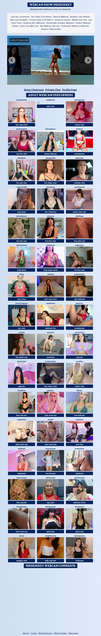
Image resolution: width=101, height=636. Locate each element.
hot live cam (22, 153)
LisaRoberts (79, 506)
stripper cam (21, 560)
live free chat (50, 241)
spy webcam (79, 299)
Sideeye (50, 274)
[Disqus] (50, 600)
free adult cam (22, 357)
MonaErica (50, 187)
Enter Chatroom (34, 89)
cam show (21, 212)
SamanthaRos (21, 245)
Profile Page (69, 89)
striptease (21, 473)
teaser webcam (50, 153)
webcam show (79, 502)
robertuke (79, 158)
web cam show (50, 299)
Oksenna (50, 216)
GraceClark (21, 361)
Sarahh (50, 419)
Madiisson (50, 100)
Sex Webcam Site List (49, 26)
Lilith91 (79, 390)
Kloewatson (50, 129)
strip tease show (51, 270)
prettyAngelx (21, 129)
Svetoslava (79, 448)
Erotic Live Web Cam (29, 26)
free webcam (79, 415)
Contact (34, 633)
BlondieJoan (22, 216)
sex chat (21, 328)
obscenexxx (22, 477)
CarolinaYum (79, 187)
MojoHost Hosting (45, 633)
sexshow (50, 357)
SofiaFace (79, 419)
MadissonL (50, 303)
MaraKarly (21, 158)
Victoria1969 (22, 187)
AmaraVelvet (79, 274)
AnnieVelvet (79, 332)
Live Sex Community (20, 17)
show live (51, 531)
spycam (79, 357)
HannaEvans (79, 535)
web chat (50, 106)
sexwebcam (79, 153)
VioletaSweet (79, 477)
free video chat (50, 386)
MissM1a (79, 303)
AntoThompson (21, 303)
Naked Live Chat (79, 20)
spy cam (50, 502)
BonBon (79, 129)
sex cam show (22, 124)
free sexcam (22, 502)
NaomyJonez (79, 100)
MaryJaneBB (50, 158)
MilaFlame (80, 216)
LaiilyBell (21, 448)
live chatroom (50, 212)
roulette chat (79, 183)
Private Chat (53, 89)
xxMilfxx (79, 361)
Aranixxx (50, 332)
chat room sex (51, 415)
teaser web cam (79, 212)
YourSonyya (51, 448)
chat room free (50, 444)
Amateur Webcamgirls (51, 29)
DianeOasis (50, 477)
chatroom (80, 560)
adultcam (79, 473)
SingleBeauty (50, 535)
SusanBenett (21, 100)
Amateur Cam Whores (80, 17)
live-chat (79, 444)
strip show (21, 270)
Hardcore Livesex (62, 20)
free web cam (79, 241)
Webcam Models (60, 633)
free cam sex (21, 415)
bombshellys (50, 361)
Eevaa (21, 535)
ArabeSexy (79, 245)
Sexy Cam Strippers (19, 20)
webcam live (50, 328)
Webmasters (73, 633)
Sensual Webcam (60, 17)
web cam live (50, 560)
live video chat (50, 183)
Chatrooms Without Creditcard (75, 26)
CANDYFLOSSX (21, 506)
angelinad (50, 245)
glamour (50, 390)
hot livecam (50, 473)
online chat (79, 124)
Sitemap (26, 633)
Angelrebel (21, 419)
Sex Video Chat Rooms (41, 17)
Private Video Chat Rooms (41, 20)
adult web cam (22, 444)
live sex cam (21, 183)
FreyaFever (21, 390)
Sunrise (21, 332)
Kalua (21, 274)
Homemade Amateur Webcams (60, 23)
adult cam (79, 531)
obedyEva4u (50, 506)
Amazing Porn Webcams (34, 23)
